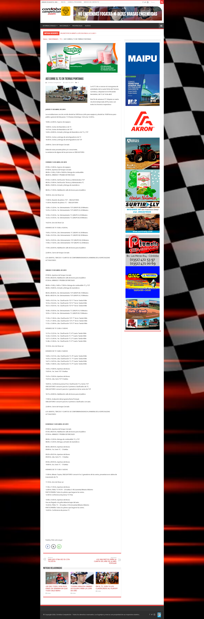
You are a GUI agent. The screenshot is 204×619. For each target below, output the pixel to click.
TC (61, 39)
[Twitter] (145, 2)
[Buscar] (162, 2)
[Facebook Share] (48, 546)
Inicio (45, 39)
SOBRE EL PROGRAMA (75, 2)
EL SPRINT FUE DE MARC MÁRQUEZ (73, 33)
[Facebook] (143, 2)
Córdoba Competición (54, 82)
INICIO (63, 2)
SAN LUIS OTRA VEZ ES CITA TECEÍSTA (59, 559)
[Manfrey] (82, 58)
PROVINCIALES (77, 26)
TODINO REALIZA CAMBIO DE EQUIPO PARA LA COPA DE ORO (81, 588)
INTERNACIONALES (49, 26)
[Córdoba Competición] (51, 10)
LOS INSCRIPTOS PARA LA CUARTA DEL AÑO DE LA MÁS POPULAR (105, 560)
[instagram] (148, 2)
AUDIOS (88, 26)
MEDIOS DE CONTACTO (91, 2)
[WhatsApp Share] (59, 546)
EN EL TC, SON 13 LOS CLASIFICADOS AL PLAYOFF (107, 587)
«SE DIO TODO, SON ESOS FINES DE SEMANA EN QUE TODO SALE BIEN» (57, 588)
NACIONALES (64, 26)
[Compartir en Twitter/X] (53, 546)
